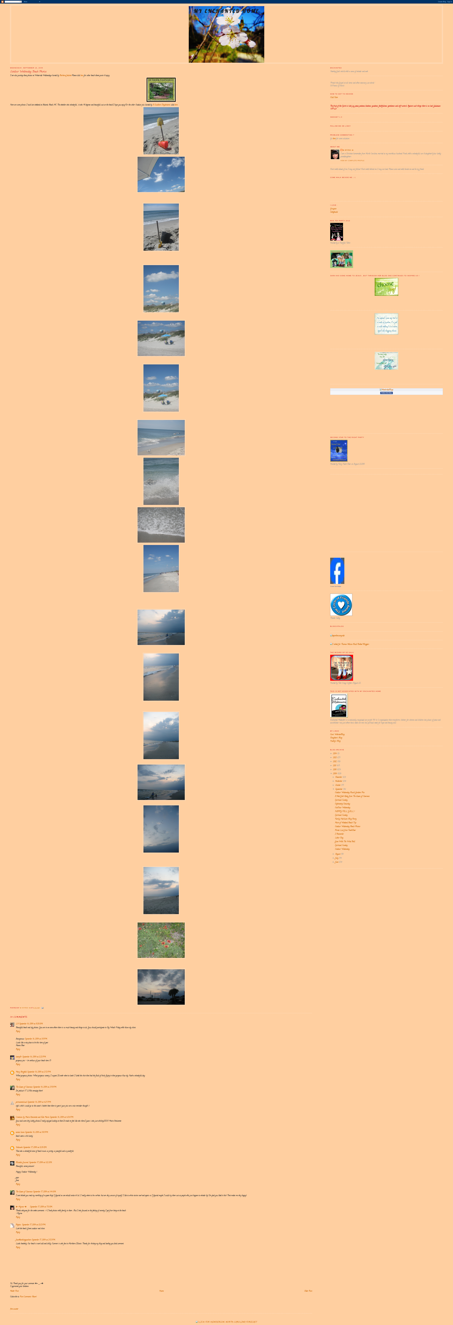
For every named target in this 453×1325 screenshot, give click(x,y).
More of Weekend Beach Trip (345, 822)
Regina (18, 1224)
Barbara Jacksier (65, 75)
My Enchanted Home (226, 11)
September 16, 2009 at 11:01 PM (36, 1132)
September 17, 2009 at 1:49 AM (44, 1191)
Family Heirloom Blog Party (346, 819)
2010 (335, 769)
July (337, 858)
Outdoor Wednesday (342, 849)
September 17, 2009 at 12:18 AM (34, 1147)
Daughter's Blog (336, 738)
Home (161, 1291)
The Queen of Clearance (24, 1087)
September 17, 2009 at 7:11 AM (41, 1207)
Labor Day (339, 838)
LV (17, 1023)
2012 (335, 761)
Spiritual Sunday (341, 800)
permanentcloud (21, 1102)
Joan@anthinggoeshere (23, 1240)
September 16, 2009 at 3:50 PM (44, 1087)
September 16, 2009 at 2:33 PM (34, 1057)
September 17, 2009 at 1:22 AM (40, 1162)
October (338, 785)
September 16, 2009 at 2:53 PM (39, 1072)
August (338, 854)
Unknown (19, 1147)
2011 (335, 765)
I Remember (339, 834)
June (337, 862)
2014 (335, 753)
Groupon (333, 208)
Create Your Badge (335, 586)
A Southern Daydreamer (162, 105)
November (339, 781)
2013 (335, 757)
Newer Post (14, 1291)
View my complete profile (352, 160)
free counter (14, 1309)
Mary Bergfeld (21, 1072)
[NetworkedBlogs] (386, 389)
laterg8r (19, 1057)
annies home (20, 1132)
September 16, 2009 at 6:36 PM (61, 1117)
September (339, 789)
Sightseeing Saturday (342, 804)
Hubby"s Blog (335, 741)
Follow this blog (386, 393)
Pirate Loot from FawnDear (345, 830)
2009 (335, 773)
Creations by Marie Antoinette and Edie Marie (32, 1117)
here (82, 75)
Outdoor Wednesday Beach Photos (347, 826)
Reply (18, 1031)
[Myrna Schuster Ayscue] (337, 583)
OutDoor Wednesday (342, 807)
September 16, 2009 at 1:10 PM (36, 1039)
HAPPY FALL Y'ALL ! (345, 811)
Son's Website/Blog (337, 734)
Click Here (334, 97)
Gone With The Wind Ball (345, 841)
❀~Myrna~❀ (21, 1207)
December (339, 777)
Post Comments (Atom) (28, 1296)
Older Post (308, 1291)
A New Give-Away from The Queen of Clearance (352, 796)
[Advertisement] (339, 512)
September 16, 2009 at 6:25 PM (39, 1102)
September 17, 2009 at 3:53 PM (43, 1240)
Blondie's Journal (22, 1162)
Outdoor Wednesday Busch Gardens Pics (350, 792)
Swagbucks (334, 212)
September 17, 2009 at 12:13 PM (33, 1224)
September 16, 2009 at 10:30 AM (31, 1023)
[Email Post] (42, 1008)
